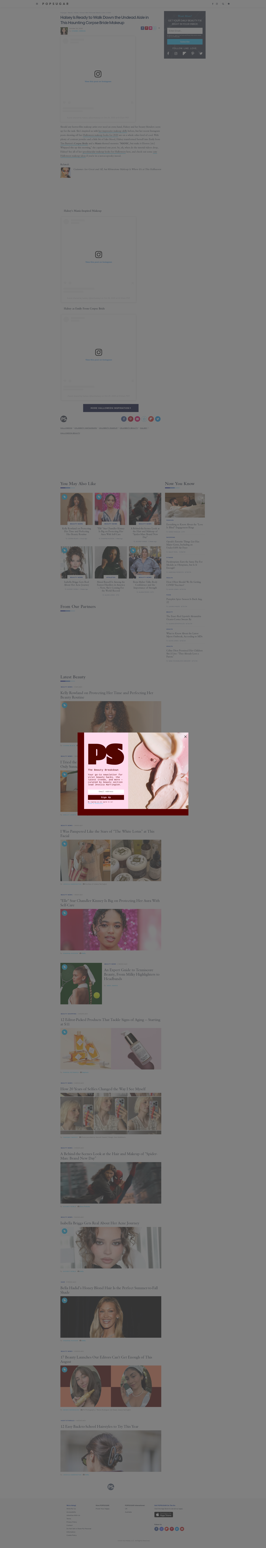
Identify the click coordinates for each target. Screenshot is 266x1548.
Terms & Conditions (95, 803)
